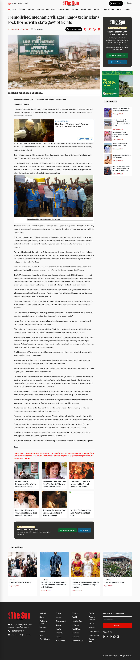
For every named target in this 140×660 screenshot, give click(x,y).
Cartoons (75, 637)
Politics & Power (63, 9)
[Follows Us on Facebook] (85, 29)
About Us (92, 627)
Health (58, 629)
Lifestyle (59, 633)
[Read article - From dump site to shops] (117, 564)
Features (75, 633)
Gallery (58, 613)
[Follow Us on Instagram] (118, 636)
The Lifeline (12, 579)
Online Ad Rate (94, 631)
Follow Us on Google (117, 3)
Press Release (77, 641)
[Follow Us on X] (107, 636)
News (42, 635)
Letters (58, 617)
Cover (42, 617)
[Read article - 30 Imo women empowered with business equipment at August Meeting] (85, 564)
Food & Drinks (45, 639)
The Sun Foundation (123, 9)
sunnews (40, 29)
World (74, 617)
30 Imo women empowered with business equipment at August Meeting (85, 585)
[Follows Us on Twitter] (89, 29)
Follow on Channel (118, 55)
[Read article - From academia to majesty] (22, 564)
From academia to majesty (20, 582)
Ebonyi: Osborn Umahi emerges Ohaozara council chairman (120, 134)
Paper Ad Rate (94, 635)
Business (40, 9)
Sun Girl (91, 613)
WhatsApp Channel (69, 530)
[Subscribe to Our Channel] (111, 636)
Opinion (75, 9)
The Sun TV (97, 9)
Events (58, 625)
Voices (74, 613)
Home (14, 9)
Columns (31, 9)
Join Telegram (118, 62)
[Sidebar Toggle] (9, 9)
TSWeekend (60, 641)
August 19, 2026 (108, 586)
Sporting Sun (109, 9)
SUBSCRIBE (117, 625)
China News (50, 9)
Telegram (86, 530)
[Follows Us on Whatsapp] (94, 29)
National (22, 9)
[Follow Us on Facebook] (104, 636)
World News (76, 629)
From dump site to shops (114, 582)
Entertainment (85, 9)
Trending (92, 623)
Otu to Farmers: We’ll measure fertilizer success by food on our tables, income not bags (121, 168)
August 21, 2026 (14, 586)
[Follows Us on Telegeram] (99, 29)
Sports (42, 631)
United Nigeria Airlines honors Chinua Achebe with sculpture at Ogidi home (54, 585)
